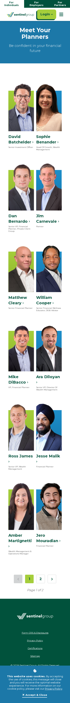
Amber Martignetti (20, 538)
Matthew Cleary (17, 300)
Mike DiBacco (17, 379)
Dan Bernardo (18, 219)
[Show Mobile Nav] (61, 14)
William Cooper (44, 300)
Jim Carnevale (47, 219)
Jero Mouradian (47, 538)
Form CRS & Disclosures (35, 632)
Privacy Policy (53, 688)
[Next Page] (52, 579)
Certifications (35, 648)
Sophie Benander (46, 139)
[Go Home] (20, 14)
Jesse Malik (48, 456)
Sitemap (35, 656)
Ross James (20, 456)
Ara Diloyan (48, 376)
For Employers (36, 4)
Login (45, 14)
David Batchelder (20, 139)
